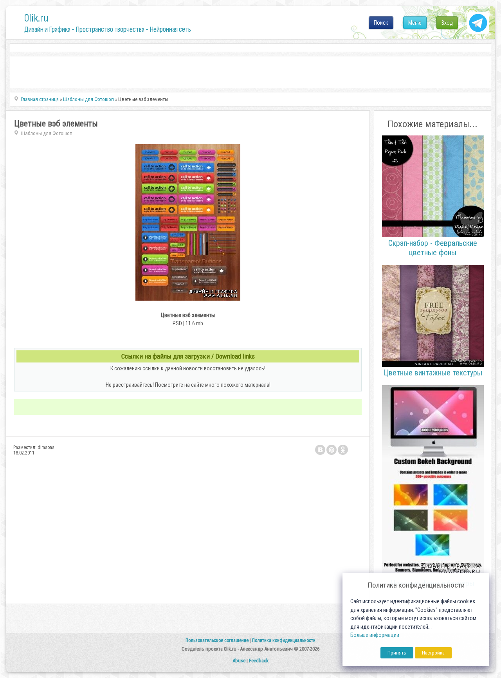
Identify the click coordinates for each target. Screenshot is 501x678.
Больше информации (374, 635)
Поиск (381, 23)
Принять (396, 653)
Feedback (259, 661)
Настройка (433, 653)
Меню (415, 23)
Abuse (238, 661)
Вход (447, 23)
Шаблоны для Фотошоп (46, 133)
